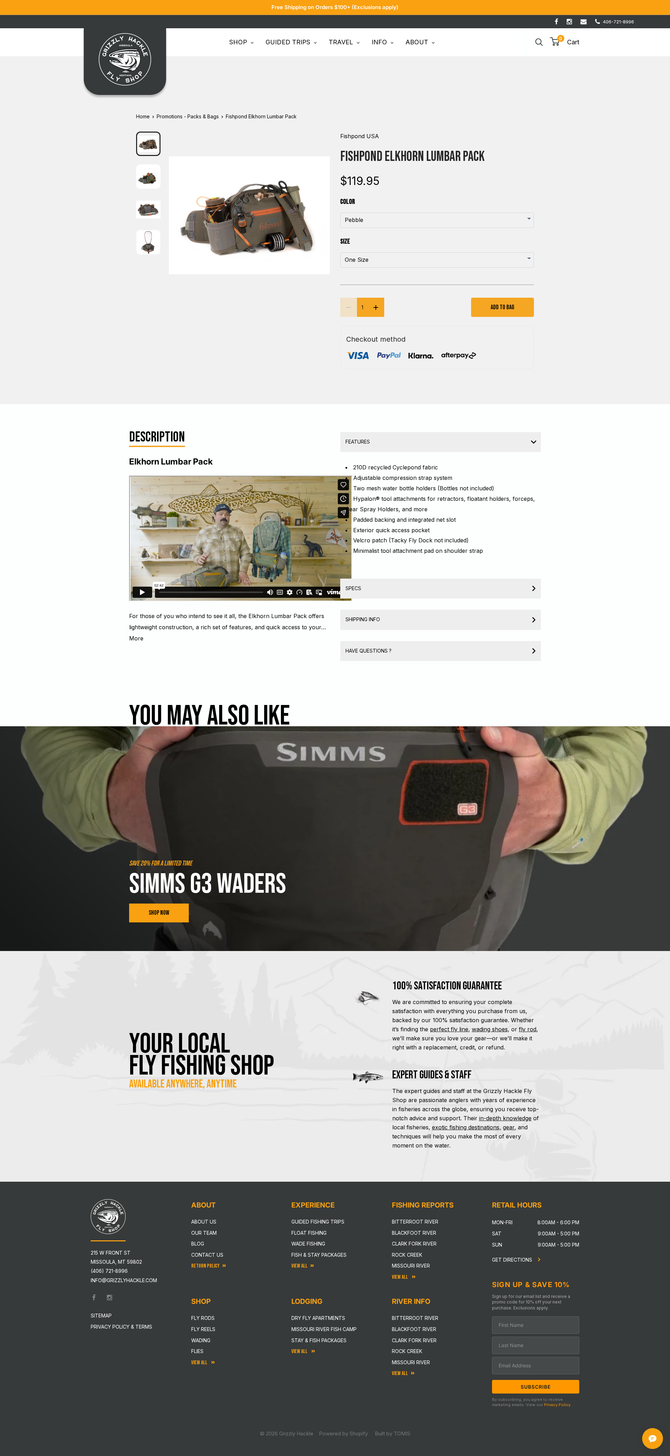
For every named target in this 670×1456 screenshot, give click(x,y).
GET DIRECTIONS (513, 1260)
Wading (200, 1340)
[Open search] (539, 42)
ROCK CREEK (407, 1351)
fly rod (527, 1029)
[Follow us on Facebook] (556, 21)
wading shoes (490, 1029)
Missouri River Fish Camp (324, 1329)
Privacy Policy (557, 1404)
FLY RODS (203, 1318)
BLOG (197, 1244)
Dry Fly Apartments (318, 1318)
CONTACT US (207, 1255)
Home (143, 116)
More (136, 638)
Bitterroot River (415, 1222)
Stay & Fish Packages (319, 1340)
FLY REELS (203, 1329)
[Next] (320, 209)
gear (508, 1127)
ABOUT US (203, 1222)
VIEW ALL (299, 1351)
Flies (197, 1351)
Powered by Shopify (343, 1433)
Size (345, 241)
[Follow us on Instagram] (569, 21)
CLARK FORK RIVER (414, 1340)
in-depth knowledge (505, 1118)
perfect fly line (449, 1029)
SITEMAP (101, 1315)
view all (299, 1266)
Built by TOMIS (392, 1433)
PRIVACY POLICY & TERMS (121, 1327)
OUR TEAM (204, 1233)
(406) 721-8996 (109, 1271)
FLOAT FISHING (309, 1233)
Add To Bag (502, 307)
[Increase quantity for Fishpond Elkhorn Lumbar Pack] (375, 307)
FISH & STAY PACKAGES (319, 1255)
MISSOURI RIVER (411, 1362)
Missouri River (411, 1266)
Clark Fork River (414, 1244)
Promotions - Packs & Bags (188, 116)
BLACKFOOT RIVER (414, 1329)
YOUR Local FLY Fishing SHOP (201, 1055)
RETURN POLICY (205, 1266)
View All (199, 1362)
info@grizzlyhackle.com (124, 1280)
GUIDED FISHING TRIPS (317, 1222)
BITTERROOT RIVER (415, 1318)
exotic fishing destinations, (466, 1127)
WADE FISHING (308, 1244)
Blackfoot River (414, 1233)
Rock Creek (407, 1255)
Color (347, 202)
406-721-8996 (618, 21)
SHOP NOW (159, 912)
